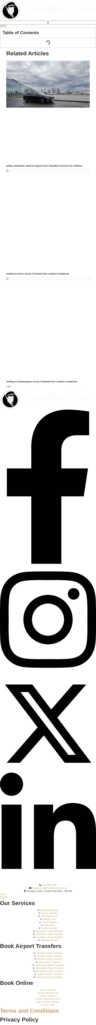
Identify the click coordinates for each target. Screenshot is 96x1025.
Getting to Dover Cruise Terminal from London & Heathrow (37, 273)
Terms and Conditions (29, 1011)
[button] (48, 22)
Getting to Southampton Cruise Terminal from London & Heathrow (41, 381)
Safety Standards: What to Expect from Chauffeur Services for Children (44, 166)
